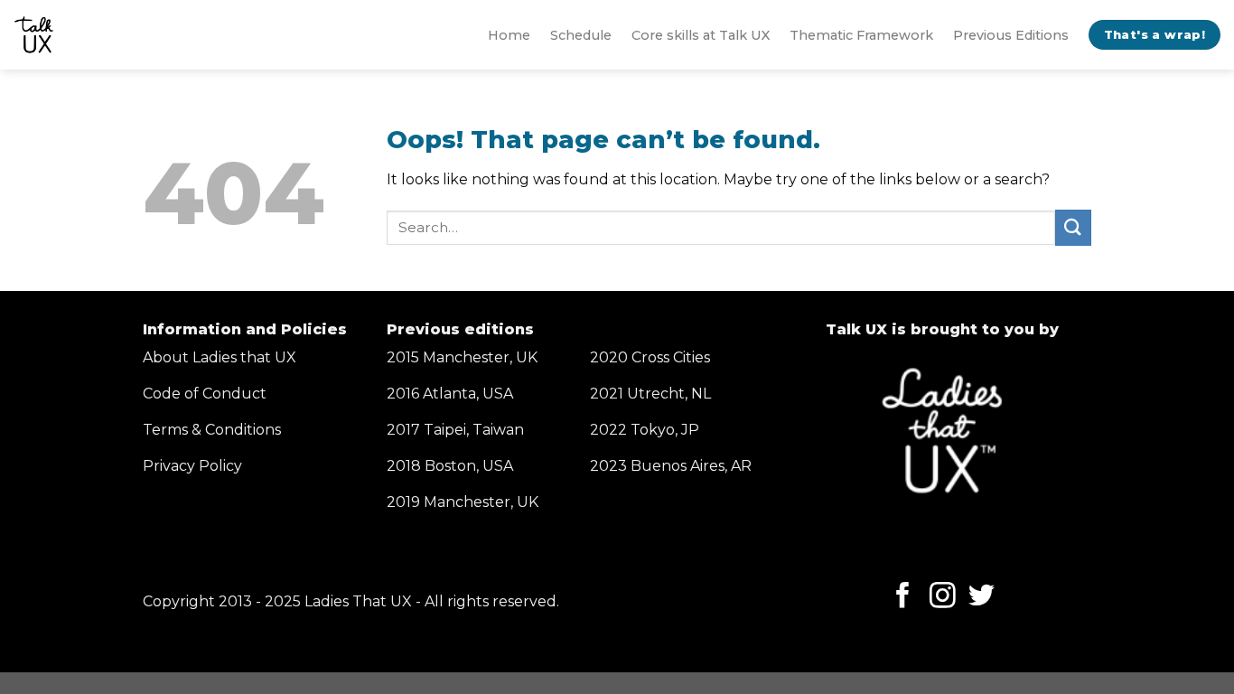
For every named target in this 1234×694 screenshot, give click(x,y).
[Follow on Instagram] (943, 597)
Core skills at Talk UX (700, 35)
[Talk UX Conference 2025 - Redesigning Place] (34, 35)
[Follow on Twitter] (981, 597)
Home (509, 35)
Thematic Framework (861, 35)
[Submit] (1073, 227)
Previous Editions (1011, 35)
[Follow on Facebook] (903, 597)
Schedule (581, 35)
